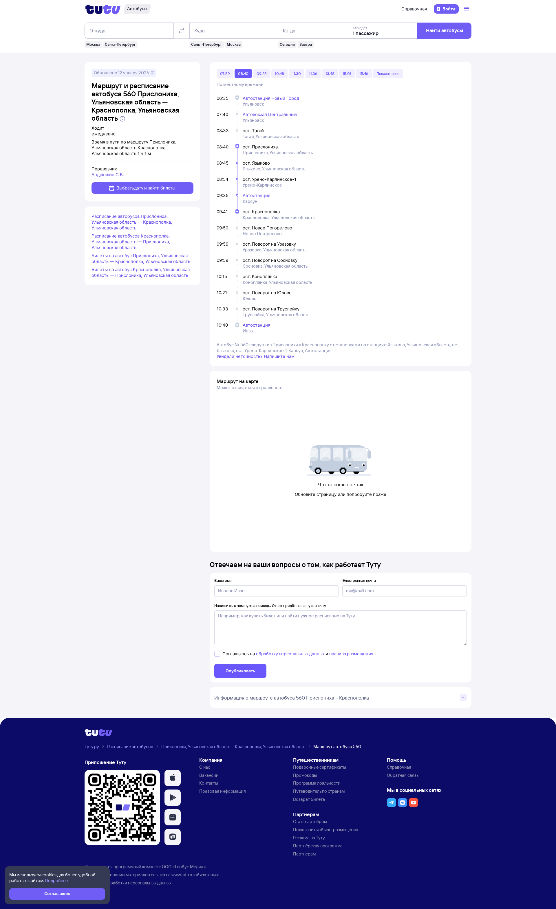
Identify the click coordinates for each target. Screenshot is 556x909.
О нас (204, 767)
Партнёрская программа (318, 846)
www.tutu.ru (182, 874)
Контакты (208, 783)
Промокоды (305, 775)
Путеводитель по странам (319, 791)
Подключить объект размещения (325, 829)
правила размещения (351, 653)
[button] (172, 778)
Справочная (414, 9)
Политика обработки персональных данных (128, 883)
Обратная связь (402, 775)
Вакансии (209, 775)
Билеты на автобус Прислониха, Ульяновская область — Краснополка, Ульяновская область (141, 258)
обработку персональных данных (290, 653)
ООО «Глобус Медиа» (184, 866)
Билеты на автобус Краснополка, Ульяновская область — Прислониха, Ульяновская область (141, 272)
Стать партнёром (310, 821)
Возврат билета (309, 799)
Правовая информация (222, 791)
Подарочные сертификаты (319, 767)
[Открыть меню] (467, 8)
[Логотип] (103, 9)
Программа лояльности (317, 783)
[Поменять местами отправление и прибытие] (181, 31)
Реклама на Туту (309, 837)
